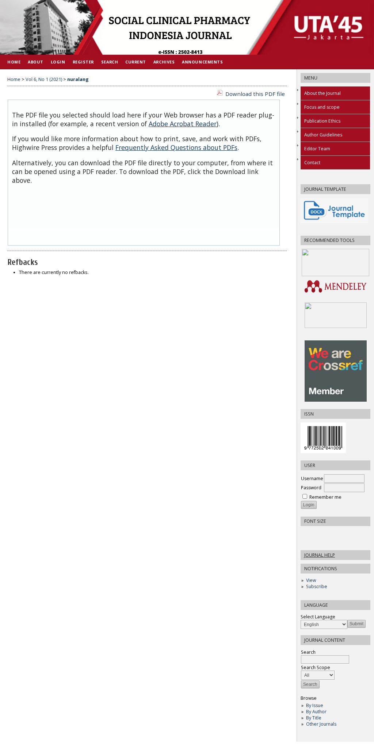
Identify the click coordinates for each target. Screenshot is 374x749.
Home (13, 62)
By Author (316, 712)
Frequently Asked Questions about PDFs (176, 147)
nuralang (78, 79)
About (35, 62)
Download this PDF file (255, 93)
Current (135, 62)
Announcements (202, 62)
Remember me (325, 497)
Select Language (318, 617)
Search (109, 62)
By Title (313, 718)
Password (311, 487)
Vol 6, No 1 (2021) (44, 79)
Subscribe (316, 586)
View (311, 580)
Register (83, 62)
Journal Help (319, 555)
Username (312, 478)
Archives (164, 62)
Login (58, 62)
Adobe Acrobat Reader (183, 123)
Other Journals (321, 724)
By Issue (314, 705)
